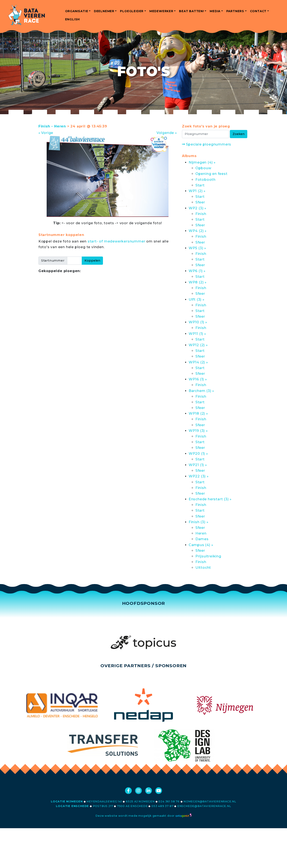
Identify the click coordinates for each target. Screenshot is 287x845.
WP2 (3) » (197, 208)
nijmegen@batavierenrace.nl (209, 801)
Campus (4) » (201, 545)
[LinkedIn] (148, 790)
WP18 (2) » (198, 413)
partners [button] (235, 11)
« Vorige (45, 133)
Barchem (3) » (201, 391)
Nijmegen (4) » (202, 162)
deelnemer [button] (104, 11)
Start (200, 185)
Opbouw (203, 168)
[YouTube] (158, 790)
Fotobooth (205, 180)
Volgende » (167, 133)
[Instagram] (138, 790)
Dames (202, 539)
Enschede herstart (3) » (210, 499)
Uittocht (203, 568)
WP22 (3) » (199, 476)
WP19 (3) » (198, 431)
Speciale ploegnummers (208, 144)
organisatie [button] (76, 11)
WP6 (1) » (197, 271)
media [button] (215, 11)
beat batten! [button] (191, 11)
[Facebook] (128, 790)
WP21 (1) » (198, 465)
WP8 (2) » (198, 282)
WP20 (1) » (198, 454)
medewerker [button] (161, 11)
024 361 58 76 (168, 801)
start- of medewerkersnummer (116, 241)
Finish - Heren (52, 126)
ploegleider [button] (132, 11)
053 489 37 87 (162, 806)
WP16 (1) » (198, 379)
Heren (201, 533)
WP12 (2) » (198, 345)
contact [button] (258, 11)
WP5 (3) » (197, 248)
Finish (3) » (198, 522)
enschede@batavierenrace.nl (204, 806)
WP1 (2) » (197, 191)
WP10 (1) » (198, 322)
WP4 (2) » (198, 231)
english (72, 19)
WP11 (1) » (197, 334)
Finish (200, 214)
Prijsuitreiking (208, 556)
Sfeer (200, 202)
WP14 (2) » (198, 362)
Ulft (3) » (196, 299)
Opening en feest (211, 174)
